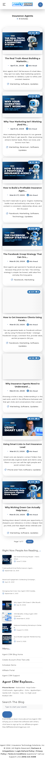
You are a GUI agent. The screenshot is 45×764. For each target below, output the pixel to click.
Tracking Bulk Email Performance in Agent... (17, 568)
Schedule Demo (9, 665)
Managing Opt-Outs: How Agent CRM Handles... (19, 591)
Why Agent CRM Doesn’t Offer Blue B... (27, 602)
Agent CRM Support (11, 676)
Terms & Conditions (17, 754)
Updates (34, 84)
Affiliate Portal (8, 670)
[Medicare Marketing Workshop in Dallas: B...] (7, 628)
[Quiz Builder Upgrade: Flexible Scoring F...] (7, 639)
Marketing (15, 84)
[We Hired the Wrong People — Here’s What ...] (7, 559)
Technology (18, 216)
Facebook (14, 213)
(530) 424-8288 (29, 757)
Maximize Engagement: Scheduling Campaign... (19, 579)
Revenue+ (24, 147)
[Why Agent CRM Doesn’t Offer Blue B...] (7, 605)
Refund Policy (27, 751)
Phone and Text (14, 470)
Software (25, 84)
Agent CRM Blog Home (12, 654)
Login (18, 751)
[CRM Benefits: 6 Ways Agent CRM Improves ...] (7, 616)
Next (30, 541)
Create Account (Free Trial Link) (15, 660)
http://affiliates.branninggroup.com (16, 727)
